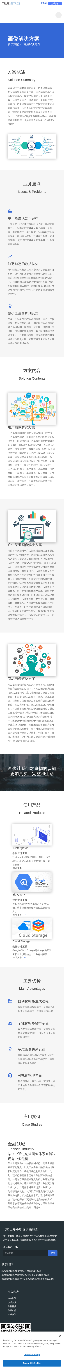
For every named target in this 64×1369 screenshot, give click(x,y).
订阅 (53, 1253)
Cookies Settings (32, 1354)
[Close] (60, 1335)
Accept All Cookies (32, 1363)
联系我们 (55, 3)
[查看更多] (17, 868)
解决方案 (13, 44)
